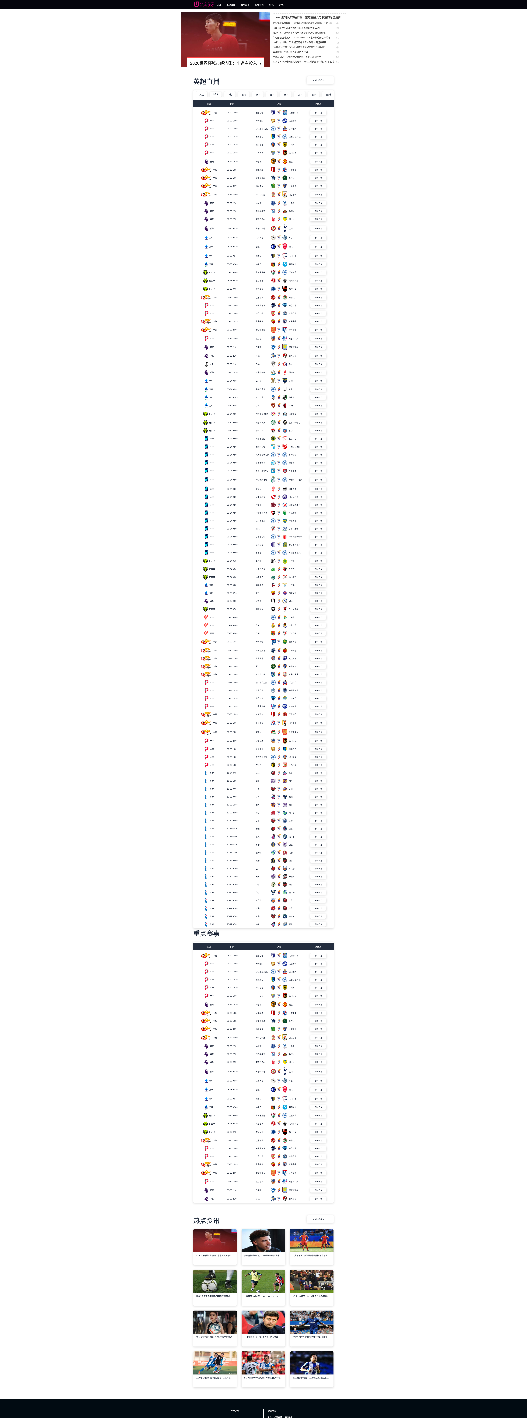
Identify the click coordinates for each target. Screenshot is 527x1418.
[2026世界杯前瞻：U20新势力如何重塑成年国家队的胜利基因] (311, 1374)
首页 (219, 5)
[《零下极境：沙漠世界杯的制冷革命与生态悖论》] (341, 28)
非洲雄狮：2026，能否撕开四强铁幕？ (291, 52)
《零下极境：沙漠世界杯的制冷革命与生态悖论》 (297, 28)
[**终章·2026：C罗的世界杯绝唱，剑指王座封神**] (341, 57)
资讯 (271, 5)
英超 (201, 94)
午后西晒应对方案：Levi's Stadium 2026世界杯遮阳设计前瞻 (301, 38)
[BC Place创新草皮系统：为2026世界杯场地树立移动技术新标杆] (263, 1374)
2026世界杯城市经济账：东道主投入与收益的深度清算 (308, 17)
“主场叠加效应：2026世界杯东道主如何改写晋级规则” (299, 47)
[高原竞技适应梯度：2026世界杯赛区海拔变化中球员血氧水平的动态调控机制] (341, 23)
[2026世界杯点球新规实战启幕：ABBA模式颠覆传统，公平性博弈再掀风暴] (341, 62)
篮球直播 (245, 5)
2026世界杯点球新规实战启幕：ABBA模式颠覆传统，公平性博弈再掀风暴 (303, 62)
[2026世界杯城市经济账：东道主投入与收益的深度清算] (225, 39)
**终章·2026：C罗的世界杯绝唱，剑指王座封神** (297, 57)
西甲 (272, 94)
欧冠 (244, 94)
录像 (281, 5)
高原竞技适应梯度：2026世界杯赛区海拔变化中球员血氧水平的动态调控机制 (302, 24)
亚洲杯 (329, 94)
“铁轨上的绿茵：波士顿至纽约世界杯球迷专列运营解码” (300, 42)
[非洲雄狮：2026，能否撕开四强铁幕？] (341, 52)
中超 (230, 94)
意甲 (300, 94)
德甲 (258, 94)
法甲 (286, 94)
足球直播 (230, 5)
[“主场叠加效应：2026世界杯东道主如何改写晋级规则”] (341, 47)
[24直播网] (204, 6)
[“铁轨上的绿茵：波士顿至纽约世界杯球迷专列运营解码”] (341, 42)
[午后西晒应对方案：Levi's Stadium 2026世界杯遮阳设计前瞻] (341, 38)
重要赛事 (259, 5)
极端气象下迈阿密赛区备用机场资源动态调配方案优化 (299, 33)
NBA (215, 94)
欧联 (314, 94)
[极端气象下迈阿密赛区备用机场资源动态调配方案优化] (341, 33)
